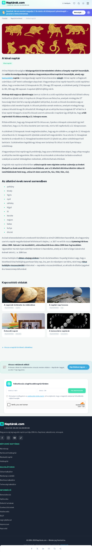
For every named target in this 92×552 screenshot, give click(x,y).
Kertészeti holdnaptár (8, 453)
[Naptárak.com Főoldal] (12, 424)
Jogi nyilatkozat (6, 520)
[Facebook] (31, 548)
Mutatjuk (79, 12)
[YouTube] (14, 438)
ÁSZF (2, 516)
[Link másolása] (54, 548)
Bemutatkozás (5, 495)
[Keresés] (78, 3)
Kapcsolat (3, 528)
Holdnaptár (4, 461)
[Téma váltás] (83, 3)
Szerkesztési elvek (7, 507)
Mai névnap (4, 449)
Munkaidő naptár (6, 457)
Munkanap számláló (7, 476)
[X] (37, 548)
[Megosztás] (60, 548)
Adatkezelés (4, 511)
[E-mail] (48, 548)
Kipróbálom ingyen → (78, 367)
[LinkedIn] (43, 548)
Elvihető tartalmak (7, 503)
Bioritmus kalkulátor (7, 480)
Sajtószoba (4, 499)
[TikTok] (21, 438)
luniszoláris (7, 78)
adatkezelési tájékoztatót (36, 396)
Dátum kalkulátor (6, 472)
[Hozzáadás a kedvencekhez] (74, 3)
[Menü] (88, 3)
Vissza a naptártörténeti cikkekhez (18, 347)
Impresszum (4, 524)
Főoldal (4, 18)
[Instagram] (8, 438)
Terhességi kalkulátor (8, 484)
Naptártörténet (16, 18)
